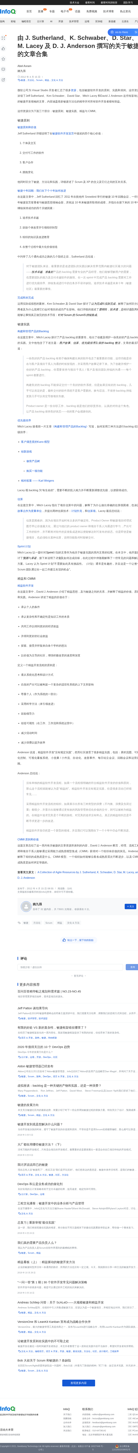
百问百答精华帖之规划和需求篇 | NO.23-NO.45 (49, 991)
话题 (77, 11)
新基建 (112, 21)
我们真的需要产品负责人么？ (37, 1242)
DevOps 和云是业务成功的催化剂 (40, 1184)
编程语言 (26, 21)
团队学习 (128, 2)
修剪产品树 (33, 461)
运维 (87, 21)
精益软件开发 (26, 585)
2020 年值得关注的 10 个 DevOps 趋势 (44, 1047)
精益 (47, 80)
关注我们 (67, 1430)
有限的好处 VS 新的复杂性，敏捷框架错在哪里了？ (52, 1027)
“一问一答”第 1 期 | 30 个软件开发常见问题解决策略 (52, 1282)
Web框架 (52, 1038)
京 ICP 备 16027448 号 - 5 (93, 1448)
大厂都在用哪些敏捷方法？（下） (40, 1144)
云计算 (40, 21)
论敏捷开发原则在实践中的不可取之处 (43, 1341)
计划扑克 (76, 511)
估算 (20, 499)
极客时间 (90, 2)
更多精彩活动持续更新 (10, 1434)
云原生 (125, 21)
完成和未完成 (26, 297)
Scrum (39, 80)
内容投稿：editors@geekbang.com (98, 1414)
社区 (55, 1057)
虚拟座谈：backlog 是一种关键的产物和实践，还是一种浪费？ (59, 1085)
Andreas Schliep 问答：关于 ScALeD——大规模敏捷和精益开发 (61, 1302)
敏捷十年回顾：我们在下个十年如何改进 (42, 190)
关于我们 (67, 1414)
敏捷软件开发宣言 (63, 133)
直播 (40, 11)
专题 (52, 11)
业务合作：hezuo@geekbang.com (98, 1418)
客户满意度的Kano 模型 (35, 441)
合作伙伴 (67, 1422)
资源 (73, 90)
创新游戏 (26, 451)
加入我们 (67, 1426)
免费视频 (91, 11)
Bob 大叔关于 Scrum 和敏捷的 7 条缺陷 (44, 1360)
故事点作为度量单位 (30, 511)
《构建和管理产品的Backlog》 (70, 426)
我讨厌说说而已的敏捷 (33, 1164)
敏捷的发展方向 (28, 1105)
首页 (29, 11)
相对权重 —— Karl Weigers (37, 480)
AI (51, 21)
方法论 (30, 80)
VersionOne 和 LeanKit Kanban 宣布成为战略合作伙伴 (54, 1321)
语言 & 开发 (27, 1038)
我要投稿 (67, 1418)
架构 (2, 21)
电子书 (65, 11)
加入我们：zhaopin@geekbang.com (98, 1426)
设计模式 (103, 1351)
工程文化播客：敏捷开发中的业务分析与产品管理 (51, 1203)
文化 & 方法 (57, 80)
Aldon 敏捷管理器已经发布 (35, 1066)
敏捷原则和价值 (27, 127)
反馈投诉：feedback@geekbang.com (99, 1422)
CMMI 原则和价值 (28, 839)
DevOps (47, 1057)
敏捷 (23, 80)
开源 (60, 21)
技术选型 (43, 1018)
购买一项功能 (34, 470)
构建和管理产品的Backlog (33, 331)
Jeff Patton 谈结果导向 (33, 1008)
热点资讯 (125, 11)
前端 (13, 21)
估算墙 (92, 511)
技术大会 (74, 2)
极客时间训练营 (109, 2)
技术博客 (108, 11)
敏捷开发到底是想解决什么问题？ (40, 1124)
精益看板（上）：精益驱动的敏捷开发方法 (46, 1262)
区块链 (98, 21)
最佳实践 (77, 1351)
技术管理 (74, 21)
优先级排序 (24, 420)
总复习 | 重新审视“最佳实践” (36, 1222)
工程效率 (114, 1351)
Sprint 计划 (24, 546)
